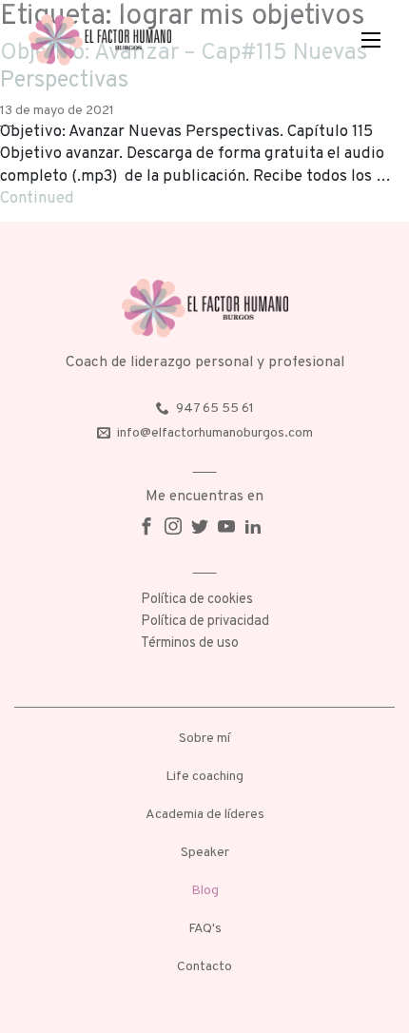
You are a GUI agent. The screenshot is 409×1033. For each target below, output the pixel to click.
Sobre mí (204, 739)
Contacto (204, 967)
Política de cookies (197, 600)
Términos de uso (190, 643)
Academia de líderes (205, 815)
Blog (205, 891)
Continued (37, 198)
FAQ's (205, 929)
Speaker (205, 853)
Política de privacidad (205, 622)
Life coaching (204, 777)
